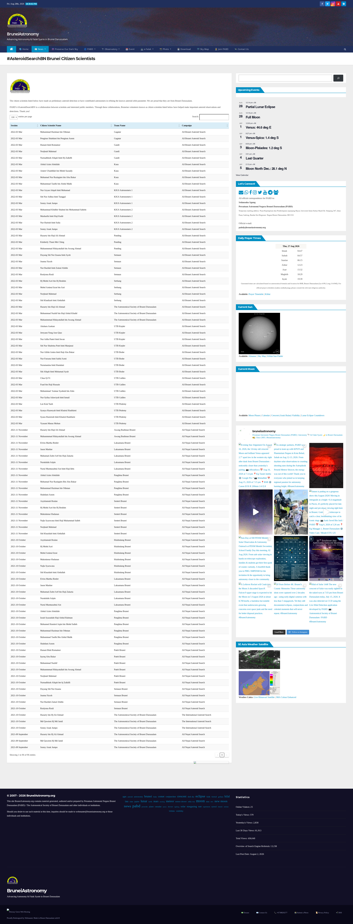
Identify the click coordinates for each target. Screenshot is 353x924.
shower (170, 807)
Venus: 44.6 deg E (258, 127)
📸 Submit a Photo (301, 913)
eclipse (200, 796)
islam (131, 802)
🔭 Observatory (109, 49)
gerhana (220, 797)
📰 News (39, 49)
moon (200, 801)
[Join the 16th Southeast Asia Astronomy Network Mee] (326, 558)
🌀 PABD (89, 49)
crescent (181, 796)
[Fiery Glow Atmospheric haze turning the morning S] (326, 465)
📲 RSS (339, 913)
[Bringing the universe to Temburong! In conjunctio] (291, 512)
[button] (345, 49)
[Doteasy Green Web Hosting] (18, 911)
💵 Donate (245, 913)
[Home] (11, 49)
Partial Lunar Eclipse (260, 106)
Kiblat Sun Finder (275, 356)
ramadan (158, 807)
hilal (227, 796)
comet (161, 796)
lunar (144, 801)
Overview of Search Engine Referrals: (253, 846)
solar (183, 806)
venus (172, 811)
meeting (162, 801)
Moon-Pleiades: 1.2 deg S (264, 147)
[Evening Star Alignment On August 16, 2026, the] (256, 465)
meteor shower (181, 802)
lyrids (150, 802)
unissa (226, 807)
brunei (148, 796)
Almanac (252, 356)
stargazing (192, 806)
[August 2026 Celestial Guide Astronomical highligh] (291, 558)
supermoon (206, 807)
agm (124, 796)
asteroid (130, 797)
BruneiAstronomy (23, 34)
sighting (176, 807)
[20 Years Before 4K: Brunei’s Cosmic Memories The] (291, 604)
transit (220, 807)
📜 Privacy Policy (322, 913)
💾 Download (184, 49)
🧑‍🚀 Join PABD (221, 49)
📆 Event (130, 49)
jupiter (136, 802)
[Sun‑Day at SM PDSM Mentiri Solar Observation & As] (256, 558)
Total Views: (242, 838)
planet (151, 807)
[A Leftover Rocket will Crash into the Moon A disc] (256, 604)
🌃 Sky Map (203, 49)
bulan (155, 797)
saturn (165, 807)
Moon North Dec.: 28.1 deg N (266, 168)
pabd (136, 806)
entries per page (25, 116)
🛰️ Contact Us (242, 49)
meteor (170, 801)
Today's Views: (243, 815)
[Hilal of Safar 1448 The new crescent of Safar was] (326, 604)
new (212, 802)
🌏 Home (24, 49)
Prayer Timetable (256, 294)
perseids (145, 807)
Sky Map (262, 356)
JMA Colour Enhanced (286, 697)
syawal (214, 807)
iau (126, 801)
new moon (221, 801)
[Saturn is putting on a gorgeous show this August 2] (326, 512)
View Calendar (242, 175)
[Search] (338, 78)
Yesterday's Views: (244, 822)
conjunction (171, 796)
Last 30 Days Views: (245, 830)
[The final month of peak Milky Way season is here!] (256, 512)
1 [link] (222, 755)
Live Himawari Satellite (264, 697)
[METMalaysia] (259, 683)
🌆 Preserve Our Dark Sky (65, 49)
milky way (191, 802)
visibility (179, 811)
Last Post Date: (243, 854)
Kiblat (267, 294)
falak (208, 797)
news (127, 806)
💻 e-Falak (146, 49)
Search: (195, 116)
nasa (207, 802)
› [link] (226, 755)
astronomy (138, 797)
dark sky (191, 797)
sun (200, 806)
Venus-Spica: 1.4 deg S (262, 137)
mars (155, 801)
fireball (214, 797)
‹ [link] (217, 755)
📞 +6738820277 (280, 913)
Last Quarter (254, 158)
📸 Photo (164, 49)
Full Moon (253, 117)
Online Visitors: (243, 807)
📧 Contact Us (261, 913)
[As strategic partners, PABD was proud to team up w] (291, 465)
